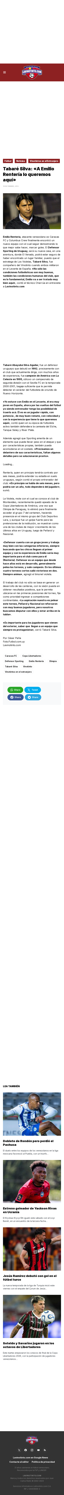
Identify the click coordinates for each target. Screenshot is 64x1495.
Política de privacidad (43, 1462)
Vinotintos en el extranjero (18, 672)
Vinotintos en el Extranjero (44, 161)
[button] (4, 72)
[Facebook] (25, 1450)
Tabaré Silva (11, 666)
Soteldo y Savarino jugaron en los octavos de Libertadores (28, 1345)
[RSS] (44, 1450)
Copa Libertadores (31, 656)
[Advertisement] (32, 32)
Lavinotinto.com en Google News (30, 1457)
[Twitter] (19, 1450)
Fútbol (7, 161)
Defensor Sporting (14, 661)
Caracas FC (11, 656)
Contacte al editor (19, 1462)
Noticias (20, 161)
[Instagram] (32, 1450)
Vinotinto (27, 666)
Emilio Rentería (36, 661)
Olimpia (53, 661)
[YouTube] (38, 1450)
